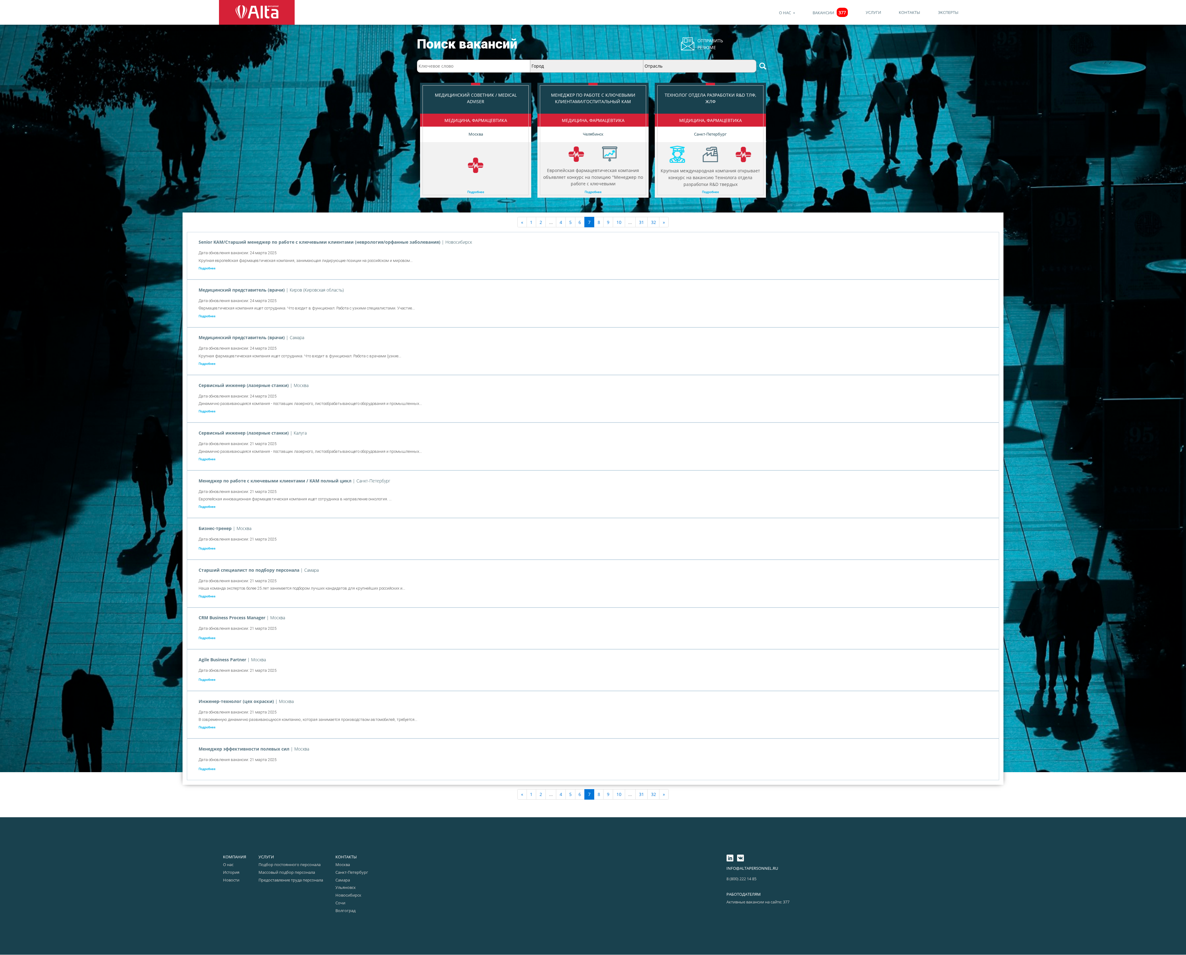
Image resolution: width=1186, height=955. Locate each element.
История (231, 872)
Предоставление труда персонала (291, 880)
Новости (231, 880)
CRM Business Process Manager (233, 618)
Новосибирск (348, 895)
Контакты (909, 12)
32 (653, 222)
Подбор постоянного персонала (290, 864)
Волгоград (345, 910)
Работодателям (743, 894)
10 (618, 222)
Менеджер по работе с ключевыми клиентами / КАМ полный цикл (276, 481)
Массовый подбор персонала (287, 872)
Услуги (873, 12)
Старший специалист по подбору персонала (250, 570)
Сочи (340, 903)
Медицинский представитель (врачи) (242, 290)
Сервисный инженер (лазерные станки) (244, 385)
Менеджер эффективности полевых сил (245, 749)
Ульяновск (345, 887)
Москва (342, 864)
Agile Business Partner (223, 660)
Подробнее (475, 192)
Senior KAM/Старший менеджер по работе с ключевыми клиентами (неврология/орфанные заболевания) (320, 242)
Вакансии (829, 12)
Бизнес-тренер (216, 528)
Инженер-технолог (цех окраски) (237, 701)
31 (641, 222)
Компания (234, 857)
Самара (342, 880)
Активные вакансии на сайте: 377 (757, 902)
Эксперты (948, 12)
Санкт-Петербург (351, 872)
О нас (785, 12)
